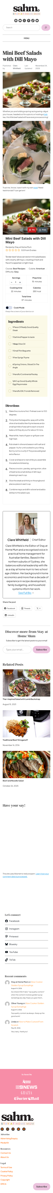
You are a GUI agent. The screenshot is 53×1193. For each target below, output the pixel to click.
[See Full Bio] (33, 593)
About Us (5, 1157)
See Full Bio (24, 592)
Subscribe (41, 649)
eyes (36, 187)
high (46, 114)
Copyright (5, 1179)
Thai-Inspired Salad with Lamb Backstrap (21, 699)
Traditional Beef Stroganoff (15, 740)
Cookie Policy (7, 1171)
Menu (26, 38)
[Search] (45, 27)
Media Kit (5, 1142)
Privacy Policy (7, 1175)
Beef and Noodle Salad (13, 780)
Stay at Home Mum (19, 982)
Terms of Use (6, 1167)
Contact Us (6, 1153)
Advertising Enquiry (9, 1138)
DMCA (3, 1184)
